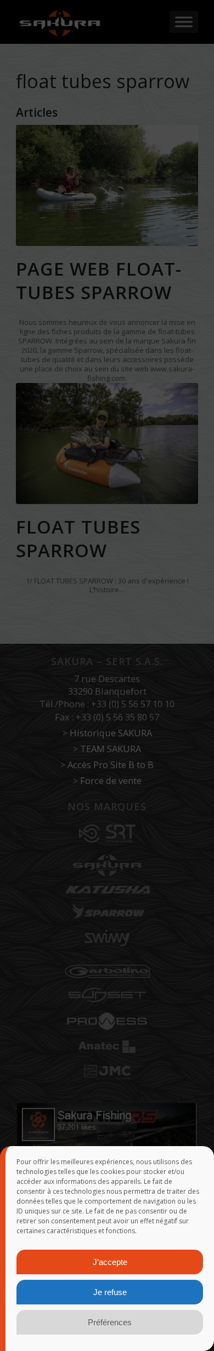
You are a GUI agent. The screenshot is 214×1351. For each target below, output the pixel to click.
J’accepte (110, 1262)
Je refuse (110, 1292)
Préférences (110, 1322)
